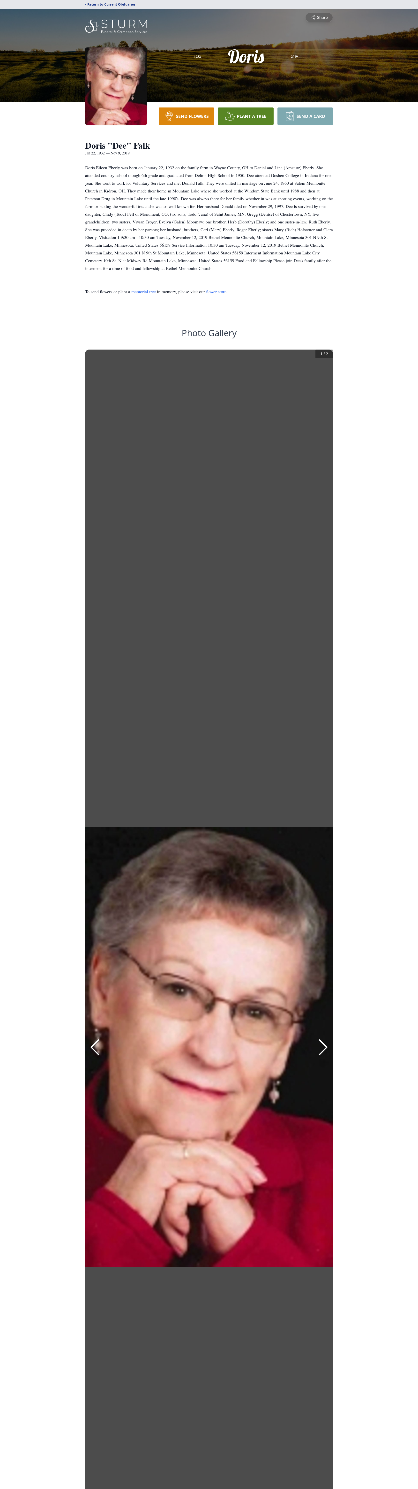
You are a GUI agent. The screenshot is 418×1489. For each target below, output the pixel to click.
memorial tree (143, 291)
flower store (216, 291)
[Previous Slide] (94, 1047)
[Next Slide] (323, 1047)
